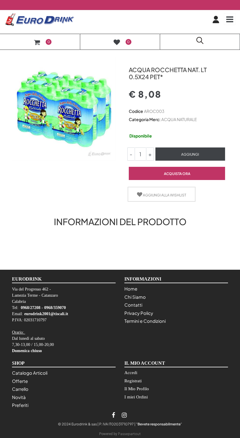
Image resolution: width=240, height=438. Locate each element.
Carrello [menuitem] (20, 389)
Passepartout (129, 434)
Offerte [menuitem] (20, 381)
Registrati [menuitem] (133, 380)
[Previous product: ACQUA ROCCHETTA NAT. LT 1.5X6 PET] (132, 59)
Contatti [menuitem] (133, 305)
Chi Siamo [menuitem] (135, 297)
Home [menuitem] (130, 288)
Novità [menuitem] (19, 397)
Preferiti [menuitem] (20, 405)
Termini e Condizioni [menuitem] (145, 321)
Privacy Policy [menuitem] (138, 313)
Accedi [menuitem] (130, 372)
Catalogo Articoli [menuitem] (29, 373)
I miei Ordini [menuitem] (136, 397)
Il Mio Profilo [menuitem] (136, 388)
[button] (64, 108)
